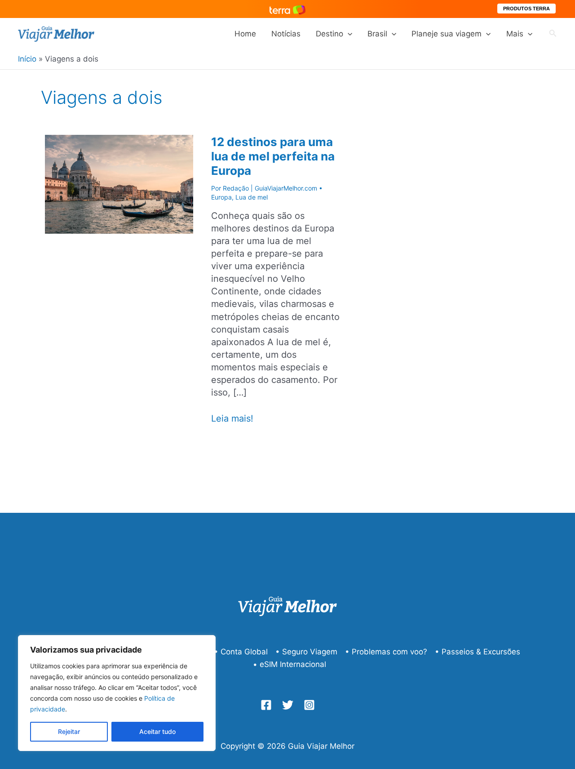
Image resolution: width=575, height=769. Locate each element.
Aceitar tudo (157, 731)
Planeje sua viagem (446, 33)
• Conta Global (241, 651)
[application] (347, 33)
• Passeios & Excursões (477, 651)
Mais (514, 33)
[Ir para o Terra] (287, 9)
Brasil (377, 33)
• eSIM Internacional (289, 664)
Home (245, 33)
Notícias (286, 33)
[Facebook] (266, 705)
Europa (221, 197)
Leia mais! (232, 419)
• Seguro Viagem (306, 651)
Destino (329, 33)
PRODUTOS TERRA (526, 8)
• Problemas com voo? (386, 651)
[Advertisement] (476, 255)
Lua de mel (251, 197)
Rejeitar (69, 731)
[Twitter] (287, 705)
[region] (117, 693)
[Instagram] (309, 705)
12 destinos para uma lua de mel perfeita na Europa (273, 156)
